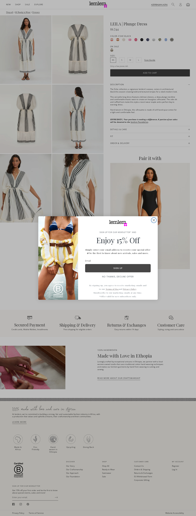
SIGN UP (118, 268)
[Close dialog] (153, 220)
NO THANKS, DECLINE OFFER (118, 276)
